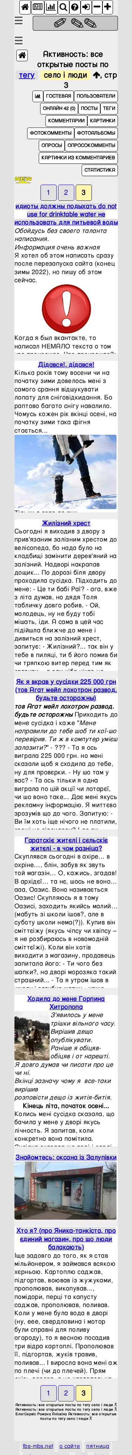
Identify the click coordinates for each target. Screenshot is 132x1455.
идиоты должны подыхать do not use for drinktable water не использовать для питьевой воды (66, 215)
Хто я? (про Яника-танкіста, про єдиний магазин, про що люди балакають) (66, 1239)
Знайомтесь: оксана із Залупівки (66, 1157)
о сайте (69, 1446)
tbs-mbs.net (38, 1446)
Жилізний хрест (66, 523)
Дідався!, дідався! (66, 365)
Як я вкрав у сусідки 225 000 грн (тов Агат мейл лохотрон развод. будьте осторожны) (66, 690)
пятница (97, 1446)
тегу (27, 75)
